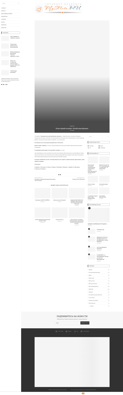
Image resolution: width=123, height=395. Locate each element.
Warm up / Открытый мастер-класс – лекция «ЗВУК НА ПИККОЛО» (15, 63)
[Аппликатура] (91, 231)
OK (83, 393)
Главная (3, 8)
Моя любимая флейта (6, 13)
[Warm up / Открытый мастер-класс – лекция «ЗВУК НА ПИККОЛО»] (5, 62)
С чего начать (99, 297)
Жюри (99, 275)
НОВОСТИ (3, 10)
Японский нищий (103, 184)
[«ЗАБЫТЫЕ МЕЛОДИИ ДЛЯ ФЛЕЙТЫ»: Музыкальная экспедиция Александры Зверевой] (77, 193)
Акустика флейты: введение (102, 248)
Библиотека (4, 16)
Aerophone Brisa (59, 219)
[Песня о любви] (93, 179)
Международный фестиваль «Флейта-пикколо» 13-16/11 (15, 54)
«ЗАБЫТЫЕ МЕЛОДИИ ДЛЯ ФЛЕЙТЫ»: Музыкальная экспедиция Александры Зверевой (76, 201)
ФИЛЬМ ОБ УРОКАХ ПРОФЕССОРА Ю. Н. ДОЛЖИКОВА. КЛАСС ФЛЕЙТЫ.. (102, 239)
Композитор (99, 278)
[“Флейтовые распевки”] (5, 72)
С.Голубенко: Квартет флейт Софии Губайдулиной (93, 197)
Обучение (99, 292)
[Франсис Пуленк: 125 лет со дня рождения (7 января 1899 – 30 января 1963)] (104, 159)
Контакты (3, 27)
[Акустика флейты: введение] (91, 249)
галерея (99, 306)
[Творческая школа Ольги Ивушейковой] (5, 46)
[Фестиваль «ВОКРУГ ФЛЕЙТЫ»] (42, 193)
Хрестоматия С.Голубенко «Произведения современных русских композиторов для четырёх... (77, 221)
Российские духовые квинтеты (99, 294)
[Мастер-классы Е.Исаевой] (60, 193)
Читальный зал (99, 303)
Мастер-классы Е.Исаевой (59, 200)
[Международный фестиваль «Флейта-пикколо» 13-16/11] (5, 53)
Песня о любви (91, 184)
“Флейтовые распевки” (13, 71)
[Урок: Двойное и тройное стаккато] (5, 38)
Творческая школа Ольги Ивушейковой (14, 46)
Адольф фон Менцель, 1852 (102, 196)
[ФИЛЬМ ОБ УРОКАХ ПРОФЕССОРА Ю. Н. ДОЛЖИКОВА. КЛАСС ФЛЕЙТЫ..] (91, 239)
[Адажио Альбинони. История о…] (99, 215)
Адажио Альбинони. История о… (97, 224)
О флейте (3, 19)
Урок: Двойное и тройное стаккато (15, 37)
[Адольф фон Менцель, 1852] (104, 190)
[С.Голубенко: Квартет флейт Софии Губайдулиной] (93, 190)
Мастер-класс (99, 280)
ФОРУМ (3, 22)
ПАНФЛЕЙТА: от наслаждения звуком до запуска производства (102, 257)
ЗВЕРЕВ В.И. (4, 24)
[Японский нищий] (104, 179)
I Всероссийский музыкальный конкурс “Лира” (42, 220)
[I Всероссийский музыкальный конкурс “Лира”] (42, 212)
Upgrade (99, 269)
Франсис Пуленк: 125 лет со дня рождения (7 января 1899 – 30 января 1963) (104, 166)
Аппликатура (100, 229)
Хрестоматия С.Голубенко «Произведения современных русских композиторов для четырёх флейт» (92, 168)
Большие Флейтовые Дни (99, 272)
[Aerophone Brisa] (60, 212)
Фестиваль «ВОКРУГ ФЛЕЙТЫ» (42, 200)
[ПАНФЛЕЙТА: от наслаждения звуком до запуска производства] (91, 256)
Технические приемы (99, 300)
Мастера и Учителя (99, 283)
